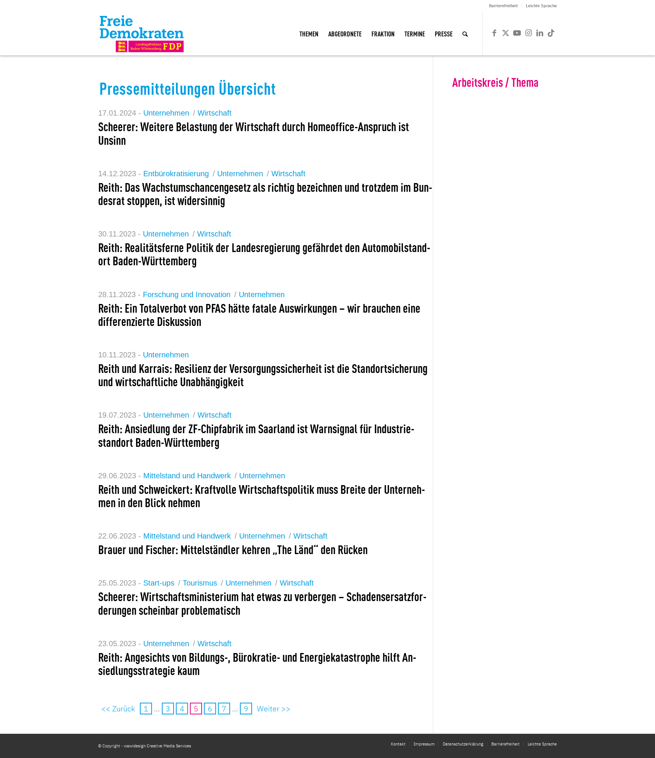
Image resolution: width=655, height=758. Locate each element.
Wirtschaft (214, 113)
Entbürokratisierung (176, 173)
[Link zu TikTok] (551, 33)
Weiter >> (273, 708)
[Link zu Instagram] (528, 33)
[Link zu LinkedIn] (539, 33)
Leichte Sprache (541, 5)
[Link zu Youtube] (517, 33)
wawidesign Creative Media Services (157, 746)
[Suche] (465, 33)
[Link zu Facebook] (494, 33)
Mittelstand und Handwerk (187, 475)
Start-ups (158, 583)
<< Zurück (118, 708)
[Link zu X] (505, 33)
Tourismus (200, 583)
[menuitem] (503, 6)
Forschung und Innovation (186, 294)
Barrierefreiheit (503, 5)
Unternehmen (166, 113)
